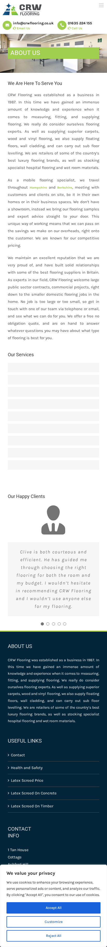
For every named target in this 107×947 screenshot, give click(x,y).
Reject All (53, 936)
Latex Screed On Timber (32, 806)
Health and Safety (27, 767)
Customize (54, 922)
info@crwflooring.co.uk (33, 25)
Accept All (54, 908)
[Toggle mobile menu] (101, 5)
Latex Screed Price (27, 780)
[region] (53, 906)
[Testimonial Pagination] (42, 623)
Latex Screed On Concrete (34, 793)
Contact (18, 755)
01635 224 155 (80, 25)
